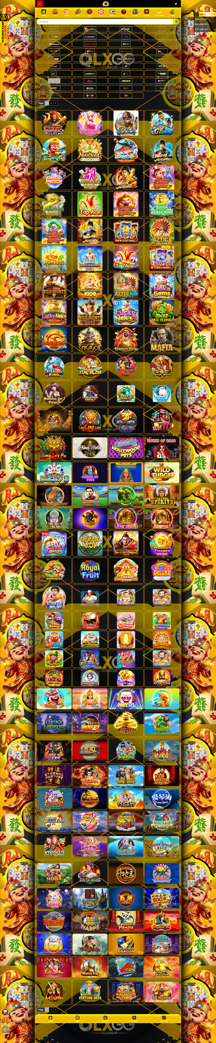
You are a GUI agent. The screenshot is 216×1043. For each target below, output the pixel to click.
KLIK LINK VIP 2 (201, 24)
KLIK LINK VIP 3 (201, 29)
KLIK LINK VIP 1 (201, 19)
